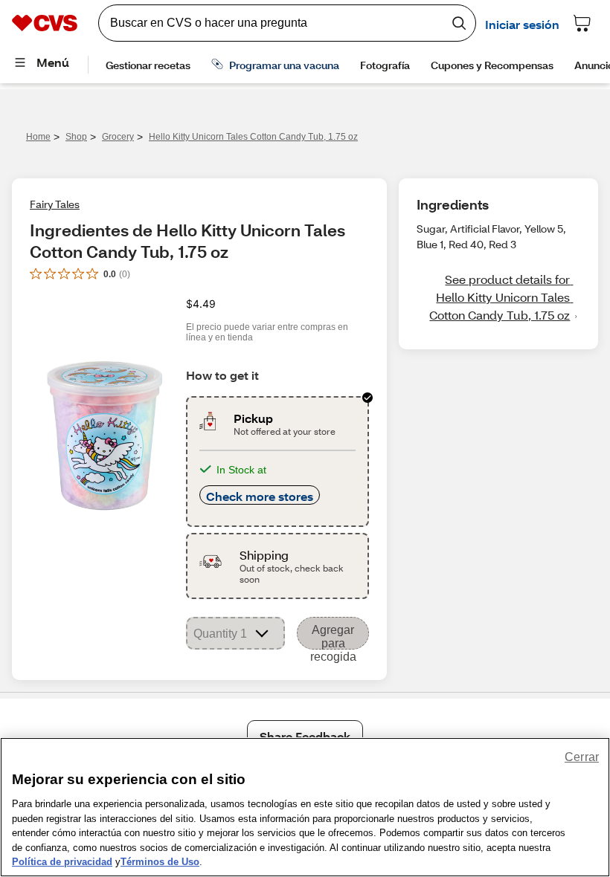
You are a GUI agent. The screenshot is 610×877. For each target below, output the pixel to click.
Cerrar (582, 757)
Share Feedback (305, 736)
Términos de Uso (160, 861)
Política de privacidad (62, 861)
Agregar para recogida (333, 637)
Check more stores (259, 496)
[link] (498, 297)
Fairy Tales (55, 204)
